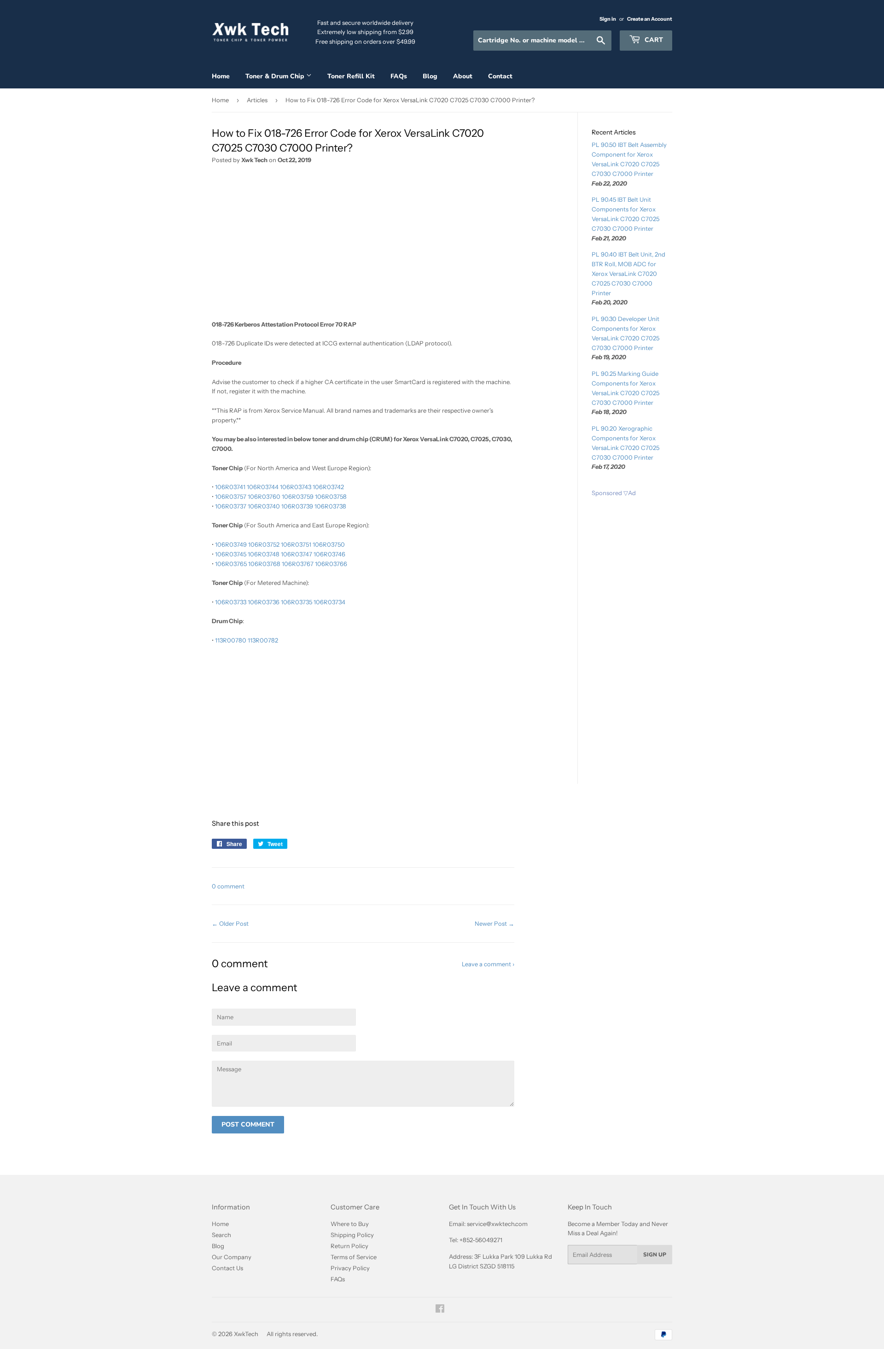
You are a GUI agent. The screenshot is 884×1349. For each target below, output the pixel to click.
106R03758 (331, 496)
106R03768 (264, 563)
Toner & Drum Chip (275, 76)
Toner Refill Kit (351, 76)
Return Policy (349, 1246)
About (462, 76)
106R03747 (296, 554)
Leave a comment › (488, 964)
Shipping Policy (352, 1234)
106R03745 (230, 554)
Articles (257, 100)
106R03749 (231, 544)
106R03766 (331, 563)
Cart (653, 39)
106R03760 (264, 496)
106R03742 (328, 487)
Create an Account (649, 19)
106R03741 (230, 487)
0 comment (228, 886)
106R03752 (263, 544)
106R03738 (330, 506)
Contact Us (227, 1268)
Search (221, 1234)
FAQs (398, 76)
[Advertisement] (363, 245)
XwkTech (246, 1333)
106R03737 (230, 506)
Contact (500, 76)
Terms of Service (354, 1257)
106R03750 (329, 544)
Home (221, 76)
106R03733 (230, 602)
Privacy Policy (350, 1268)
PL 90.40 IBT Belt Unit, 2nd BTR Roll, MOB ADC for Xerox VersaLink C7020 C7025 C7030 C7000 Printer (628, 273)
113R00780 (230, 640)
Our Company (231, 1257)
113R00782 (263, 640)
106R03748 (263, 554)
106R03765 (231, 563)
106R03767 (298, 563)
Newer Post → (494, 923)
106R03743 (295, 487)
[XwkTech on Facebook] (440, 1310)
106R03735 (296, 602)
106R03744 (263, 487)
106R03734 (329, 602)
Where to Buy (350, 1223)
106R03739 (297, 506)
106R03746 (329, 554)
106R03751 (296, 544)
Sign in (607, 19)
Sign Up (654, 1254)
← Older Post (230, 923)
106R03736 (263, 602)
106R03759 (298, 496)
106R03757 (230, 496)
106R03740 (264, 506)
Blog (430, 76)
